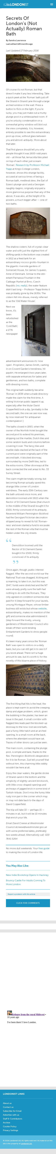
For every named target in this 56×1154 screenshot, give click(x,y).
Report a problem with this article (21, 894)
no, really (22, 285)
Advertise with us (11, 1115)
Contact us (8, 1107)
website (42, 608)
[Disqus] (28, 1046)
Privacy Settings (10, 1130)
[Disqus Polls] (30, 969)
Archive (6, 1122)
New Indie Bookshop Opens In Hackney (27, 875)
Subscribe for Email (12, 1111)
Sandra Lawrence (17, 40)
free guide (44, 848)
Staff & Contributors (12, 1118)
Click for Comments (28, 903)
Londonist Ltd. (26, 1144)
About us (7, 1103)
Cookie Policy (9, 1126)
